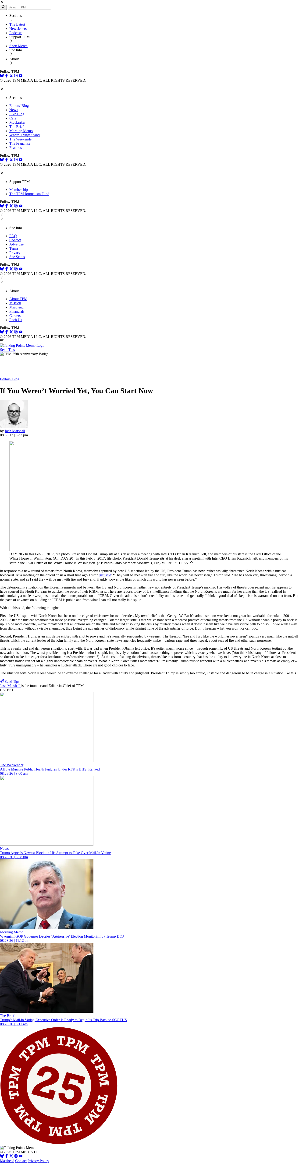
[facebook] (6, 76)
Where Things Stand (24, 135)
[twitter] (11, 1157)
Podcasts (15, 33)
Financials (16, 311)
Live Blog (16, 114)
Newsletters (18, 29)
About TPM (18, 299)
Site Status (17, 257)
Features (15, 148)
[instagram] (16, 76)
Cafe (12, 118)
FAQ (13, 236)
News (13, 110)
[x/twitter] (11, 76)
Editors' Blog (19, 106)
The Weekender (21, 139)
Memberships (19, 190)
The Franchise (19, 143)
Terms (13, 248)
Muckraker (17, 122)
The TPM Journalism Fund (29, 194)
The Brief (16, 127)
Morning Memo (21, 131)
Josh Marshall (15, 431)
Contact (15, 240)
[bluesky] (2, 76)
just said (105, 575)
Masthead (16, 307)
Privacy (15, 253)
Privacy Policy (38, 1161)
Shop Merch (18, 46)
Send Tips (7, 350)
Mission (15, 303)
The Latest (17, 24)
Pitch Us (15, 320)
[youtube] (20, 76)
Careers (15, 316)
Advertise (16, 244)
